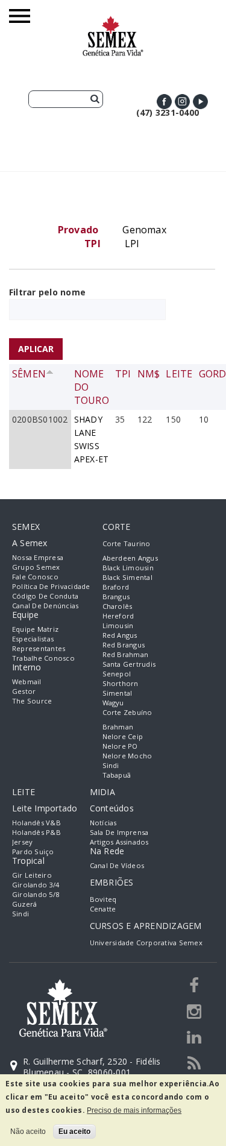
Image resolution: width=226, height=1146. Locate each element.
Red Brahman (125, 654)
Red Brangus (123, 644)
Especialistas (33, 638)
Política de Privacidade (51, 586)
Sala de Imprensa (119, 832)
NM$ (148, 373)
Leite (179, 373)
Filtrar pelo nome (47, 292)
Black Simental (127, 577)
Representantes (38, 648)
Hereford (118, 615)
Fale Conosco (35, 576)
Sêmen (29, 373)
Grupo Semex (36, 566)
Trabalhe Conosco (43, 658)
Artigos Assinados (119, 841)
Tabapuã (116, 774)
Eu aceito (74, 1131)
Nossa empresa (37, 557)
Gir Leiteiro (32, 875)
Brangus (116, 596)
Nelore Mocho (127, 755)
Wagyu (113, 702)
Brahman (118, 726)
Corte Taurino (126, 543)
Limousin (118, 625)
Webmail (27, 681)
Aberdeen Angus (130, 557)
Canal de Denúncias (45, 605)
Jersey (22, 841)
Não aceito (28, 1131)
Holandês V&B (36, 822)
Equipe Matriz (35, 629)
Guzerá (24, 903)
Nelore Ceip (122, 736)
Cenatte (103, 908)
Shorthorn (120, 683)
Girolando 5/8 (35, 894)
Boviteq (103, 899)
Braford (116, 586)
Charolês (117, 606)
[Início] (113, 21)
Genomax (144, 229)
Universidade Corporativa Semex (146, 942)
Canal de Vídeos (117, 865)
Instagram (182, 101)
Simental (117, 692)
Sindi (110, 765)
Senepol (116, 673)
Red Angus (119, 635)
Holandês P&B (36, 832)
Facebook (164, 101)
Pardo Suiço (33, 851)
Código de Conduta (45, 595)
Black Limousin (128, 567)
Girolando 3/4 (35, 884)
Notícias (103, 822)
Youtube (200, 101)
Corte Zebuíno (127, 712)
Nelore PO (120, 746)
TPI (123, 373)
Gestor (24, 691)
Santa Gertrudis (129, 664)
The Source (32, 700)
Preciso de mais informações (134, 1110)
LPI (132, 243)
